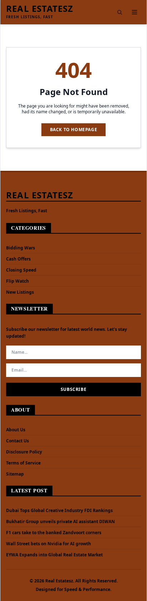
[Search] (119, 12)
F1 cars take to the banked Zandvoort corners (53, 533)
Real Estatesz (40, 8)
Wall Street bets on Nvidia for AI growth (48, 544)
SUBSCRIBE (73, 389)
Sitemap (15, 474)
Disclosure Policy (24, 452)
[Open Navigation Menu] (134, 12)
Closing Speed (21, 270)
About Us (15, 430)
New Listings (20, 292)
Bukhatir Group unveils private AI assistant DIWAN (60, 522)
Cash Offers (18, 259)
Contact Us (17, 441)
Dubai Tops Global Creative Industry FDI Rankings (59, 510)
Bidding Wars (20, 248)
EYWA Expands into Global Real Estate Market (54, 555)
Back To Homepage (73, 129)
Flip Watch (17, 281)
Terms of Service (23, 463)
